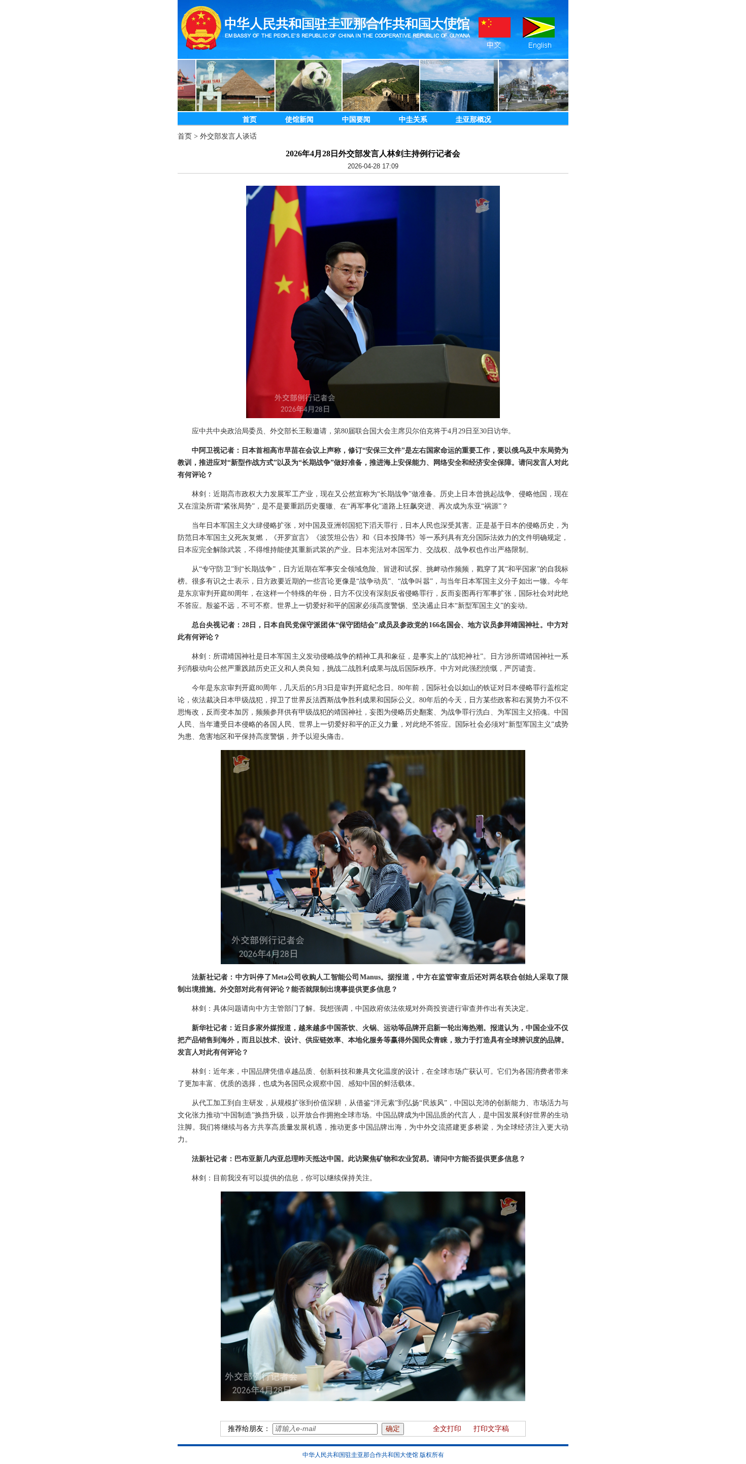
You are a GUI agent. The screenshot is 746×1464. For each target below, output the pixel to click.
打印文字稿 (491, 1429)
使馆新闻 (299, 119)
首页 (250, 119)
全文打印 (447, 1429)
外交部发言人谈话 (228, 136)
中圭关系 (413, 119)
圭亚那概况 (473, 119)
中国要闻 (356, 119)
